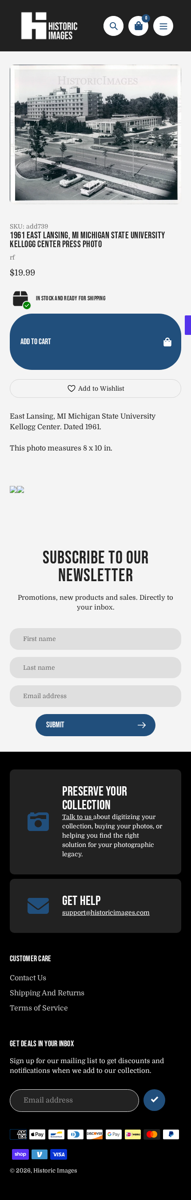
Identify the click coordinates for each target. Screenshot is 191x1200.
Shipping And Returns (47, 993)
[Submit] (154, 1100)
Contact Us (28, 978)
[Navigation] (163, 26)
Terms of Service (39, 1008)
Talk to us (77, 816)
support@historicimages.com (106, 912)
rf (12, 257)
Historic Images (55, 1170)
